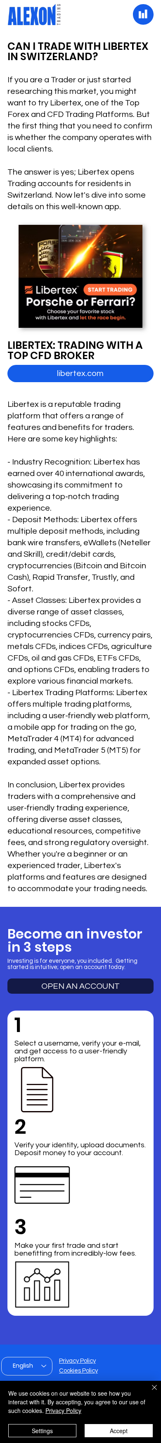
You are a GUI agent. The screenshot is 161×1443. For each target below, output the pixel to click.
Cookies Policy (78, 1371)
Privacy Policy (77, 1361)
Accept (119, 1431)
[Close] (149, 1392)
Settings (42, 1431)
